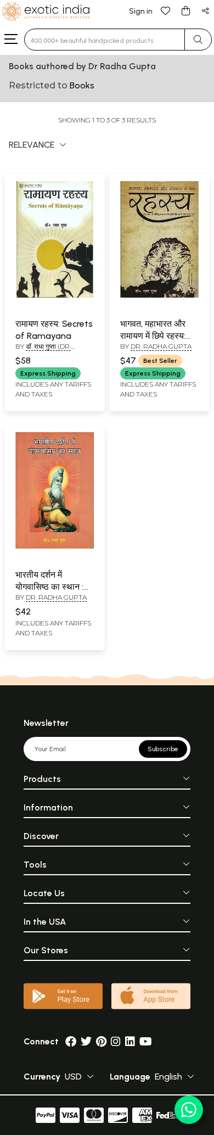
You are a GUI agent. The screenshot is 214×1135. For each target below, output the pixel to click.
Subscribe (163, 749)
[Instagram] (116, 1041)
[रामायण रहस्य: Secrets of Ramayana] (54, 295)
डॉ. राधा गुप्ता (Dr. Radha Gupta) (43, 351)
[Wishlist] (165, 10)
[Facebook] (70, 1041)
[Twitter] (86, 1041)
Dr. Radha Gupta (161, 346)
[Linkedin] (130, 1041)
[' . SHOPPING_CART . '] (185, 10)
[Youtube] (145, 1041)
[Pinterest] (101, 1041)
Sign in (141, 11)
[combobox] (104, 40)
